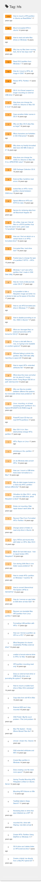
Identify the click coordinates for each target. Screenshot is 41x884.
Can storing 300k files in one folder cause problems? (23, 564)
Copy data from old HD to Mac (24, 697)
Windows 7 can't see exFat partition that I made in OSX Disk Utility (19, 272)
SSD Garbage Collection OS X (24, 169)
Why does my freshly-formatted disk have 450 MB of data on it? (20, 147)
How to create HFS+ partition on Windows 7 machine (23, 576)
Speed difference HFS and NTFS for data (22, 201)
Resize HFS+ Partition (21, 81)
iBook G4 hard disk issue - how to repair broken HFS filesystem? (20, 553)
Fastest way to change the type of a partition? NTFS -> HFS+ (24, 259)
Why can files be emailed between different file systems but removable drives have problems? (20, 391)
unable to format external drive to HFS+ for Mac (24, 655)
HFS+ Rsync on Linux (21, 441)
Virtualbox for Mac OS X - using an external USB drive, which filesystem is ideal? (20, 496)
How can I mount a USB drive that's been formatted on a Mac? (19, 472)
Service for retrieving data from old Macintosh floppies (24, 211)
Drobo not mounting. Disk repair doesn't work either (22, 507)
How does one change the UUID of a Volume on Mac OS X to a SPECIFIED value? (20, 159)
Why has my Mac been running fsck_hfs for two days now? (24, 50)
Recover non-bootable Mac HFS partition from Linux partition (19, 613)
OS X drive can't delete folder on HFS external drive (23, 847)
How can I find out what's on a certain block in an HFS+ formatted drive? (20, 238)
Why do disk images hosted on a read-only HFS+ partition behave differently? (20, 484)
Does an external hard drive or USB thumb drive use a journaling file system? (20, 676)
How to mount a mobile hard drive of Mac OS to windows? (23, 687)
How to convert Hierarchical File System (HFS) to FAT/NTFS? (19, 589)
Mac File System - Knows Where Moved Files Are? (22, 730)
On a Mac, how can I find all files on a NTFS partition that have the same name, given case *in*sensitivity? (19, 225)
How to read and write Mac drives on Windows (23, 38)
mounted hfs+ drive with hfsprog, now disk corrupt (22, 823)
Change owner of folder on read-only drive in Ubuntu (22, 529)
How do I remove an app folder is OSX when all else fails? (24, 600)
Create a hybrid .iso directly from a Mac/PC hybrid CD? (23, 859)
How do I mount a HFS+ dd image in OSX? (23, 72)
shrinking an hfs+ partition (22, 451)
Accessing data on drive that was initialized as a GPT (23, 811)
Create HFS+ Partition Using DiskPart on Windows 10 (23, 835)
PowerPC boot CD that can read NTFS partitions (23, 418)
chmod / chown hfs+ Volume (23, 741)
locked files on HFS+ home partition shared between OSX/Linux (19, 190)
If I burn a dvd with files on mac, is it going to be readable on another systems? (20, 343)
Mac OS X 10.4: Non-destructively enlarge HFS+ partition (19, 431)
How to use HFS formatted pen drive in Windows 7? (24, 306)
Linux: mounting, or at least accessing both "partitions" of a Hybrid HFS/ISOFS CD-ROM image (20, 405)
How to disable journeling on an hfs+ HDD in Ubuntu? (24, 318)
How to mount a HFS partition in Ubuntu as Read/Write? (24, 17)
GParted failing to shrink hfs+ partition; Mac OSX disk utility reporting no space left (19, 355)
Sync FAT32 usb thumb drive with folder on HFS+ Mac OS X (24, 541)
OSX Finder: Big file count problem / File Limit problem (23, 718)
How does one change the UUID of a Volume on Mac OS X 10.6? (20, 104)
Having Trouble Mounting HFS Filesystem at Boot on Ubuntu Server (20, 781)
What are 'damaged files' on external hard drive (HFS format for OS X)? (19, 331)
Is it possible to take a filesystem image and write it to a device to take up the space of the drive (20, 293)
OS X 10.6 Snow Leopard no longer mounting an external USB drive (19, 92)
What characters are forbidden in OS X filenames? (24, 134)
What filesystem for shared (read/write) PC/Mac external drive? (19, 644)
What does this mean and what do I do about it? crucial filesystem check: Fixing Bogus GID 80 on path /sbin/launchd (20, 378)
